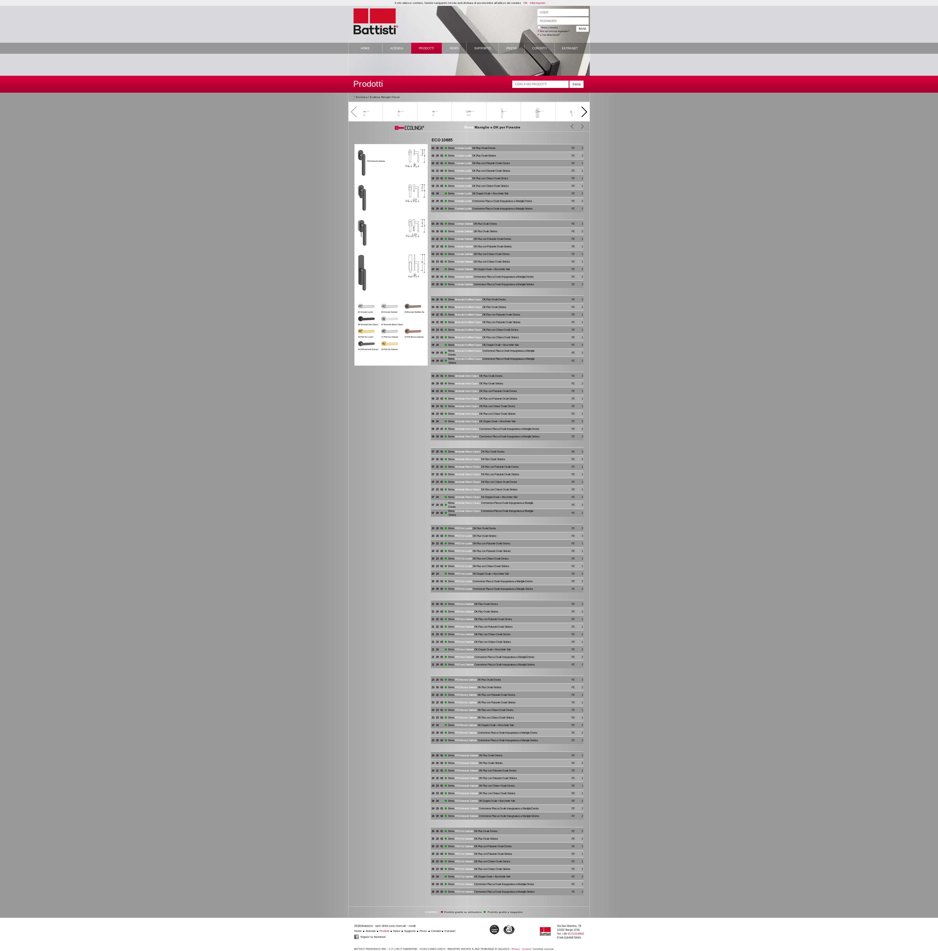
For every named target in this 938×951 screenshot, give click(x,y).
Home (365, 48)
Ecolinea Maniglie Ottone (385, 97)
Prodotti (426, 48)
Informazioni (537, 2)
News (454, 48)
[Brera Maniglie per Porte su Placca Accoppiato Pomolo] (572, 126)
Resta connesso (549, 27)
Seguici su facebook (373, 936)
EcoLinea (361, 97)
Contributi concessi (543, 949)
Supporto (482, 48)
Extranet (570, 48)
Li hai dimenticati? (550, 34)
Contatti (539, 48)
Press (511, 48)
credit (412, 925)
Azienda (396, 48)
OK (525, 2)
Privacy (516, 949)
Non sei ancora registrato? (555, 31)
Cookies (526, 949)
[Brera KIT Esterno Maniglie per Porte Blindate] (579, 126)
